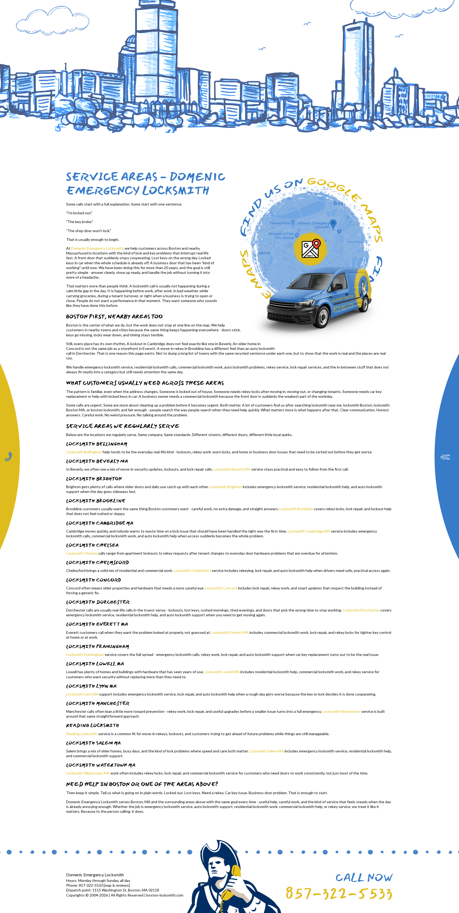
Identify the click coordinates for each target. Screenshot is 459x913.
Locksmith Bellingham (84, 452)
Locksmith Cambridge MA (309, 531)
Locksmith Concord (221, 588)
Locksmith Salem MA (266, 751)
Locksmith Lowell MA (222, 671)
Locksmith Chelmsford (192, 570)
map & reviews (117, 885)
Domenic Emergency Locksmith (97, 248)
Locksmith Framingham (85, 654)
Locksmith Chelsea (81, 553)
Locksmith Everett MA (230, 632)
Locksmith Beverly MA (232, 469)
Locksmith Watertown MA (88, 773)
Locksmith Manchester (341, 711)
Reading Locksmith (81, 733)
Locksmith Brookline (296, 508)
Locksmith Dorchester (361, 610)
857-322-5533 (339, 893)
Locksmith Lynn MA (82, 694)
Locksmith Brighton (226, 486)
